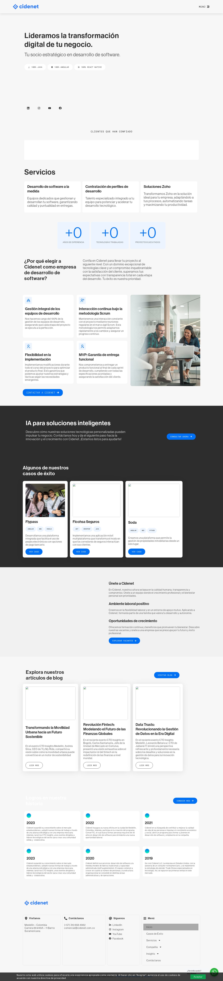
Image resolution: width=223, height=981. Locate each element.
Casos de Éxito (154, 933)
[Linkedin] (28, 108)
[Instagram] (39, 108)
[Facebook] (60, 108)
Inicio (149, 927)
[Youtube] (49, 108)
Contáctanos (153, 960)
